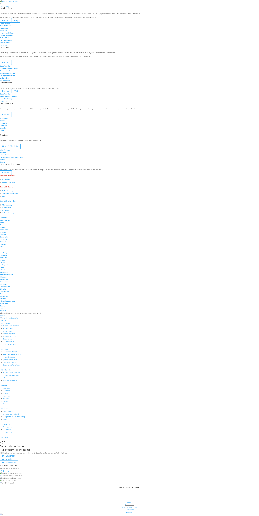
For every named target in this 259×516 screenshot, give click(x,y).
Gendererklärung (129, 510)
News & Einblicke (10, 146)
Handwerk (6, 396)
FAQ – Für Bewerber (9, 344)
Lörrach (2, 267)
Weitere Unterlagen (8, 182)
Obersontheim (5, 287)
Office (5, 404)
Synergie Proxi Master (7, 76)
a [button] (0, 4)
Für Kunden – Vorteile (10, 352)
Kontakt (6, 62)
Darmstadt (3, 237)
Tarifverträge (6, 179)
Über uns (4, 409)
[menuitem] (129, 3)
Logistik (5, 401)
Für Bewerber (6, 323)
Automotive (7, 388)
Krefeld (2, 260)
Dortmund (3, 239)
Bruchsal (3, 232)
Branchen (4, 385)
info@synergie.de (6, 471)
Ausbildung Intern (9, 334)
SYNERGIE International (11, 414)
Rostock (3, 299)
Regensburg (4, 296)
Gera (1, 247)
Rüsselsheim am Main (7, 301)
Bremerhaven (4, 230)
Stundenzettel (6, 208)
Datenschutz (129, 505)
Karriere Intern (8, 331)
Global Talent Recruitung (11, 365)
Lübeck (2, 270)
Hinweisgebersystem (129, 507)
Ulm (1, 308)
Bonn (2, 225)
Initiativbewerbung (9, 336)
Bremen (2, 227)
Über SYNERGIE (8, 411)
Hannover (3, 255)
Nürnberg (3, 284)
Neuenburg (4, 279)
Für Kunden (5, 349)
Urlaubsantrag (7, 205)
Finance (5, 393)
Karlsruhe (3, 258)
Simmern (3, 306)
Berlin (2, 223)
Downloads (129, 512)
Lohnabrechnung (8, 378)
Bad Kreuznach (5, 220)
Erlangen (3, 244)
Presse (5, 419)
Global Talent (7, 339)
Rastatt (2, 294)
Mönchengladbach (6, 274)
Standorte (4, 437)
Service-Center (6, 424)
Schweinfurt (4, 303)
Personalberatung (9, 357)
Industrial (6, 399)
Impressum (129, 502)
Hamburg (3, 253)
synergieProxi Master (10, 362)
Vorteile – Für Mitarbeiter (11, 373)
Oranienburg (4, 291)
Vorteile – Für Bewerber (11, 326)
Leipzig (2, 262)
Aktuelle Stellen (8, 328)
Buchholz (3, 235)
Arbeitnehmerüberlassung (12, 354)
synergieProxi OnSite (10, 360)
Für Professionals (8, 342)
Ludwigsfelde (4, 265)
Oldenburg (3, 289)
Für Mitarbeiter (6, 370)
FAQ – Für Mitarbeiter (10, 380)
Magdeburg (4, 272)
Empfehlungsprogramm (11, 375)
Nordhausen (4, 282)
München (3, 277)
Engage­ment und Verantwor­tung (14, 417)
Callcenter (6, 391)
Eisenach (3, 242)
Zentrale (3, 311)
